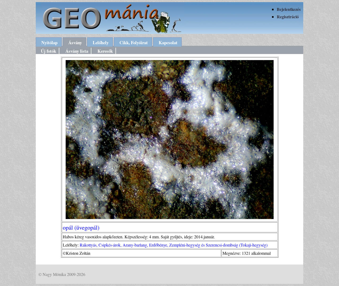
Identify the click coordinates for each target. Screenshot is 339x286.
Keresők (105, 51)
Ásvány (75, 42)
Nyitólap (49, 42)
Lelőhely (101, 42)
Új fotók (48, 51)
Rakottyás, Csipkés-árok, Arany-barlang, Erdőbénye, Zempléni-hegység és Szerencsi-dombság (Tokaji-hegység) (173, 245)
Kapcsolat (168, 42)
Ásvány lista (76, 51)
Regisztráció (288, 17)
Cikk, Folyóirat (133, 42)
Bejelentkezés (289, 9)
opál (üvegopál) (81, 227)
